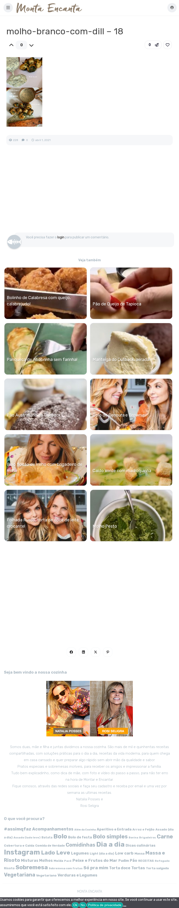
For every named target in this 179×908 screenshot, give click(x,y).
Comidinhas (80, 845)
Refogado (162, 860)
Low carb (124, 853)
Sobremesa (32, 867)
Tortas (138, 868)
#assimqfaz (17, 829)
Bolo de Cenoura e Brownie (119, 415)
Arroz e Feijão (143, 829)
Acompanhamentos (52, 829)
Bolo (60, 836)
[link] (167, 45)
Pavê (68, 860)
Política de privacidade (104, 905)
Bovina (133, 837)
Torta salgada (157, 868)
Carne (165, 836)
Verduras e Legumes (77, 875)
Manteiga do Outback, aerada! (121, 359)
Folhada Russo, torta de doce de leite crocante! (43, 523)
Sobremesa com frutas (66, 868)
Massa (139, 853)
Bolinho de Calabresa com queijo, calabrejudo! (39, 301)
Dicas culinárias (140, 845)
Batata (46, 837)
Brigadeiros (147, 837)
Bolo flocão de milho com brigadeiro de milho (44, 467)
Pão (133, 860)
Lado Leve (55, 852)
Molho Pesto (105, 526)
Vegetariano (46, 875)
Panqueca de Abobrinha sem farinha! (42, 359)
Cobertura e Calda (19, 845)
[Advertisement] (89, 193)
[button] (8, 7)
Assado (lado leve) (27, 837)
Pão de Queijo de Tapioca (117, 304)
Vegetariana (19, 875)
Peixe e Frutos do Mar (94, 860)
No (83, 905)
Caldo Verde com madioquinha (122, 470)
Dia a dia (110, 844)
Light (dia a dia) (102, 853)
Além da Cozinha (85, 829)
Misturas (29, 860)
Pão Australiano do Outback (34, 415)
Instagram (22, 852)
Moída (58, 860)
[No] (124, 906)
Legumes (80, 853)
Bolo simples (110, 836)
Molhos (46, 860)
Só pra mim (95, 867)
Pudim (123, 861)
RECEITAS (146, 860)
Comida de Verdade (50, 845)
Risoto (9, 868)
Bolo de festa (80, 837)
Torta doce (119, 868)
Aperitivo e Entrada (114, 829)
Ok (75, 905)
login (60, 237)
